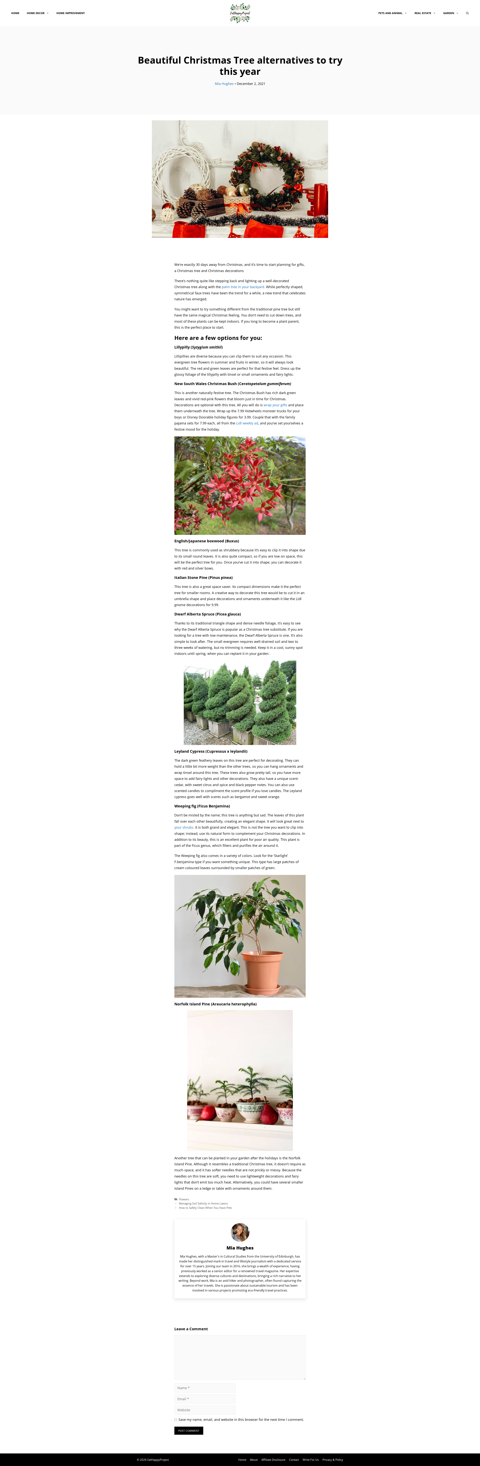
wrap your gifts (275, 405)
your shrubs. (184, 827)
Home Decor (35, 13)
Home (15, 13)
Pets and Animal (390, 13)
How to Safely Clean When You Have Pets (205, 1208)
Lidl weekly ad (247, 423)
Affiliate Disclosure (273, 1460)
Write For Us (311, 1460)
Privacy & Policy (332, 1460)
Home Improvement (70, 13)
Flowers (184, 1199)
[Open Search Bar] (467, 13)
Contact (294, 1460)
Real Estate (423, 13)
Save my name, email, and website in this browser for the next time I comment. (241, 1419)
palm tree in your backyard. (243, 287)
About (254, 1460)
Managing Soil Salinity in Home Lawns (203, 1203)
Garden (448, 13)
